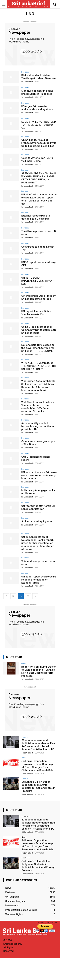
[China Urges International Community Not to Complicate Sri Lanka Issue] (11, 328)
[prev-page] (6, 596)
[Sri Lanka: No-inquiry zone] (11, 523)
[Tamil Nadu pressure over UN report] (11, 233)
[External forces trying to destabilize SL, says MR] (11, 217)
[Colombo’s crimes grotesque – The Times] (11, 443)
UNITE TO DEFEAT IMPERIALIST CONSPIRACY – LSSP (38, 280)
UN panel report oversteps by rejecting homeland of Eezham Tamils (38, 579)
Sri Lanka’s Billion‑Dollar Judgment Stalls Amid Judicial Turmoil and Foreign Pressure (38, 786)
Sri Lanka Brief (27, 81)
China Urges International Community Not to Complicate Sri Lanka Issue (38, 329)
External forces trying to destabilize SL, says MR (35, 217)
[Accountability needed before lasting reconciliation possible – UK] (11, 425)
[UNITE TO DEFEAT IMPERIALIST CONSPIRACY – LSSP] (11, 279)
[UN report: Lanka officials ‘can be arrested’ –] (11, 313)
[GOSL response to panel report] (11, 458)
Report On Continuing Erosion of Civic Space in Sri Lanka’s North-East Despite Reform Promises (38, 671)
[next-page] (35, 596)
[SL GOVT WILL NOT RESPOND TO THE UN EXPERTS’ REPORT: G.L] (11, 123)
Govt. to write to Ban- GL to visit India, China (37, 159)
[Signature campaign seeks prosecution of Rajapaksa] (11, 92)
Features (25, 72)
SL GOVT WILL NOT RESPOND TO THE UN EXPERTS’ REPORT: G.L (38, 124)
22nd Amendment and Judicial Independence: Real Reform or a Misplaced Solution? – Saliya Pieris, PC (39, 745)
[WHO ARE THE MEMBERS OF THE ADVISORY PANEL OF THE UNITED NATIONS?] (11, 365)
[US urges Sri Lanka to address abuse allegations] (11, 108)
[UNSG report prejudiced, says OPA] (11, 264)
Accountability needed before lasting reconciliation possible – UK (38, 426)
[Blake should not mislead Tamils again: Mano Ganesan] (11, 77)
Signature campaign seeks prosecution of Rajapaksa (37, 92)
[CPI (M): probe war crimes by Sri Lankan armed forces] (11, 297)
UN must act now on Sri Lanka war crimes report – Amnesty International (39, 475)
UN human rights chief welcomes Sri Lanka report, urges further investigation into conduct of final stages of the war (37, 543)
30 (28, 596)
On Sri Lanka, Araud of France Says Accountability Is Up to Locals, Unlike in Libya (38, 142)
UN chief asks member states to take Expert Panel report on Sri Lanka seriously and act (38, 199)
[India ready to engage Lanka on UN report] (11, 492)
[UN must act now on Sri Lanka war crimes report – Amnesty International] (11, 474)
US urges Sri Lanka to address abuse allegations (37, 108)
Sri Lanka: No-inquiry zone (36, 521)
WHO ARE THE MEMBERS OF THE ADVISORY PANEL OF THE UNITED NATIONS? (38, 366)
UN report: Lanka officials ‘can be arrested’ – (36, 313)
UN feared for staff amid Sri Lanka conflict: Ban (38, 507)
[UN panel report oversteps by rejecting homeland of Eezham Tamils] (11, 578)
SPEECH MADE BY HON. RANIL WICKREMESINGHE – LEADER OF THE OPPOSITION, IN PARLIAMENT (39, 178)
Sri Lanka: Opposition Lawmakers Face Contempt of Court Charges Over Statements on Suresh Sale (38, 766)
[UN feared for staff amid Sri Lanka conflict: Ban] (11, 508)
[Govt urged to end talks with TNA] (11, 248)
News (23, 663)
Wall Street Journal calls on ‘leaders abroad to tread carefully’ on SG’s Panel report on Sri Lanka (37, 407)
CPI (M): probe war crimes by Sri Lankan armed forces (38, 297)
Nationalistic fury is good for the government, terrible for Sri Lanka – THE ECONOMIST (38, 348)
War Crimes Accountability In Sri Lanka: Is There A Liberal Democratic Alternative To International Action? (38, 386)
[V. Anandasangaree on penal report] (11, 563)
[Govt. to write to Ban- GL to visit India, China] (11, 160)
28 (13, 596)
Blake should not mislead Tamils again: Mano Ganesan (38, 77)
